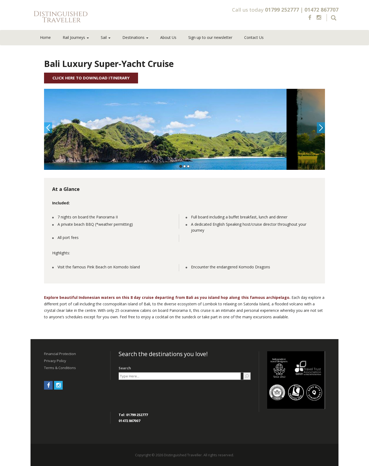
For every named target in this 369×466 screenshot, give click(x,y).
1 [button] (180, 166)
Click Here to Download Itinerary (91, 77)
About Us (168, 37)
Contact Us (254, 37)
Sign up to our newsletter (210, 37)
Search (125, 368)
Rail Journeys (74, 37)
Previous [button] (48, 127)
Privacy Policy (55, 360)
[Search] (246, 376)
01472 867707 (321, 9)
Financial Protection (60, 353)
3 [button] (188, 166)
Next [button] (321, 127)
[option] (184, 129)
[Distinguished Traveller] (92, 17)
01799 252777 (282, 9)
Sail (104, 37)
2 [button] (184, 166)
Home (45, 37)
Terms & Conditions (60, 367)
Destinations (134, 37)
